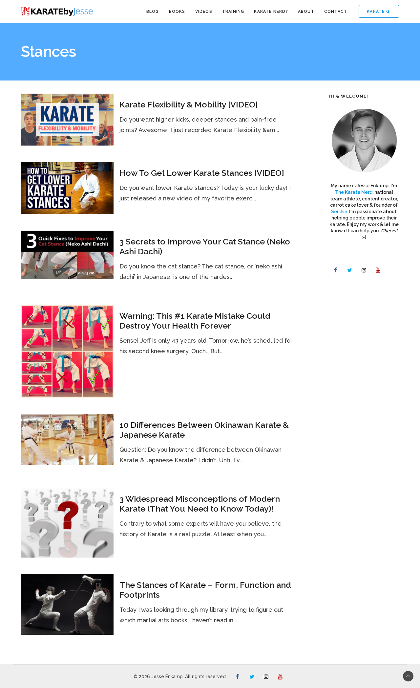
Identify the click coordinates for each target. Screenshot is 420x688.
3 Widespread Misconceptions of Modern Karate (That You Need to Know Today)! (199, 504)
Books (177, 11)
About (306, 11)
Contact (335, 11)
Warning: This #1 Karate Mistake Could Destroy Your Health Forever (194, 321)
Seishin (339, 211)
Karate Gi (379, 11)
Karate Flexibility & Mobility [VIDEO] (188, 104)
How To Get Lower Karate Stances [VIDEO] (201, 173)
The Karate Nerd (353, 192)
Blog (152, 11)
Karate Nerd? (271, 11)
